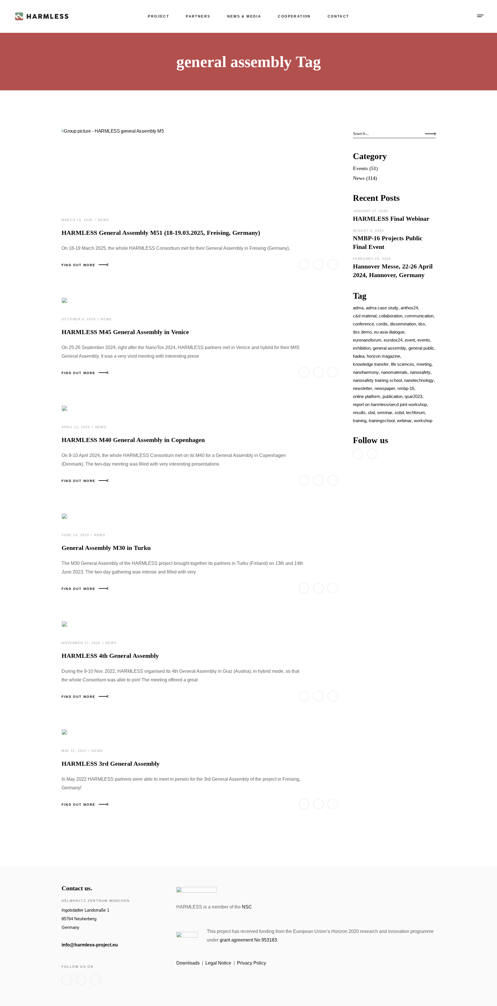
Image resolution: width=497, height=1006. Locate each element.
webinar (404, 420)
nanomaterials (394, 372)
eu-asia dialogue (389, 331)
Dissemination (403, 323)
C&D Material (364, 315)
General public (421, 348)
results (359, 412)
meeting (423, 364)
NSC (247, 906)
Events (360, 168)
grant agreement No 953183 (248, 940)
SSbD (399, 412)
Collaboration (390, 315)
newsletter (362, 388)
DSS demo (362, 331)
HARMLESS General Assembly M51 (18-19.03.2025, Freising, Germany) (161, 232)
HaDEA (358, 356)
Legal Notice (218, 963)
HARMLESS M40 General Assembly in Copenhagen (133, 439)
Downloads (188, 963)
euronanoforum (367, 340)
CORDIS (382, 323)
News (103, 220)
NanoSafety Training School (377, 380)
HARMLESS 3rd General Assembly (111, 763)
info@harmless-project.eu (90, 944)
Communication (419, 315)
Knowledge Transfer (371, 364)
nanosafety (420, 372)
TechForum (415, 412)
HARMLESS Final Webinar (391, 218)
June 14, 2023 (76, 535)
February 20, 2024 (372, 258)
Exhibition (361, 348)
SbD (371, 412)
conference (363, 323)
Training (359, 420)
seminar (384, 412)
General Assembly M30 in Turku (106, 547)
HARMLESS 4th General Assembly (110, 655)
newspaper (384, 388)
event (410, 340)
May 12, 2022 (75, 750)
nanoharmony (366, 372)
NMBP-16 (405, 388)
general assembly (389, 348)
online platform (366, 396)
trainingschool (382, 420)
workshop (423, 420)
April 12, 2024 (76, 427)
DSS (421, 323)
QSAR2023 (413, 396)
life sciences (402, 364)
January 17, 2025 (370, 211)
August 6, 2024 (368, 230)
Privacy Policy (251, 963)
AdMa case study (382, 307)
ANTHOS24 (409, 307)
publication (392, 396)
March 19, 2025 (78, 220)
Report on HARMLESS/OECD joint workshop (390, 404)
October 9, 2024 (79, 319)
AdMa (358, 307)
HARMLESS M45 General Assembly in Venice (125, 332)
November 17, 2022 (82, 643)
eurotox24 (393, 340)
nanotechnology (419, 380)
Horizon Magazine (383, 356)
